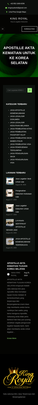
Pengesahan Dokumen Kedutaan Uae (24, 194)
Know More (11, 338)
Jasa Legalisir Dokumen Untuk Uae (22, 209)
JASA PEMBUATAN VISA (20, 144)
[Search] (29, 90)
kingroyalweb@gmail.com (17, 8)
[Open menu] (2, 29)
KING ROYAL (19, 18)
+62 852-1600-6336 (17, 3)
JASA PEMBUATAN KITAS (21, 129)
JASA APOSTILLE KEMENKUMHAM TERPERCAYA (23, 242)
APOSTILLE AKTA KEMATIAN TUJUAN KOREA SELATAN (17, 266)
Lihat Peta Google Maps (17, 12)
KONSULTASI (29, 29)
